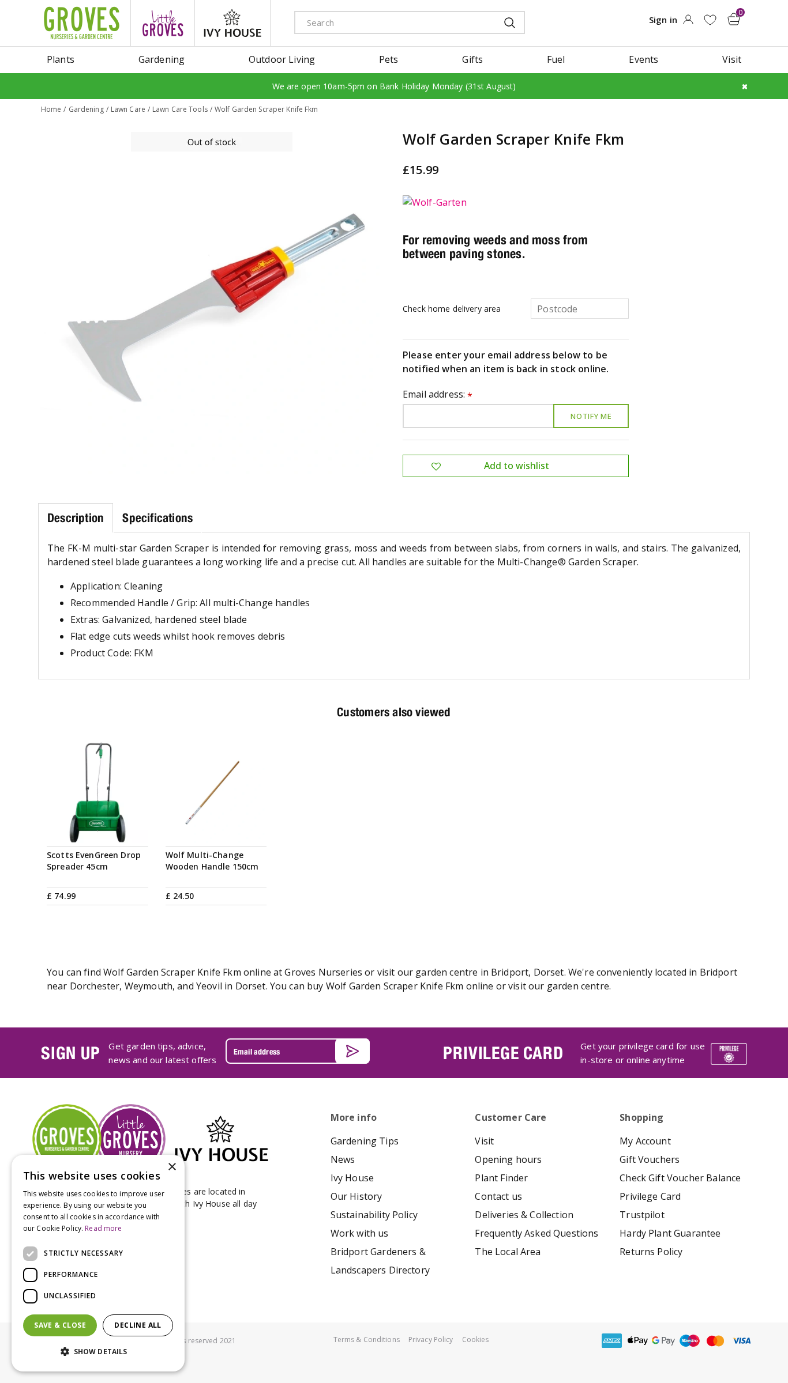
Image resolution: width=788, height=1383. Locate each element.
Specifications (157, 518)
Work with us (360, 1233)
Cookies (475, 1339)
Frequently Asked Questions (536, 1233)
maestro (689, 1341)
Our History (356, 1196)
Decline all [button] (137, 1325)
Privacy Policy (430, 1339)
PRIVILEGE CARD (503, 1052)
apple (637, 1341)
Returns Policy (651, 1251)
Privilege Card (650, 1196)
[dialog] (98, 1263)
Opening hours (508, 1159)
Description (75, 518)
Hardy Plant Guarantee (670, 1233)
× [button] (171, 1167)
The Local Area (508, 1251)
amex (611, 1341)
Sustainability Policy (374, 1214)
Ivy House (352, 1178)
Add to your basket (97, 829)
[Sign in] (688, 23)
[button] (98, 1352)
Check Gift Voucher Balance (680, 1178)
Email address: (438, 395)
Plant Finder (501, 1178)
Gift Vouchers (650, 1159)
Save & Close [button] (60, 1325)
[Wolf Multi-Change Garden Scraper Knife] (211, 303)
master (715, 1341)
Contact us (498, 1196)
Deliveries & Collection (524, 1214)
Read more (103, 1228)
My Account (645, 1141)
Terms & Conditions (366, 1339)
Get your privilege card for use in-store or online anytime (642, 1052)
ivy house (232, 23)
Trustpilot (642, 1214)
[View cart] (734, 19)
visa (741, 1341)
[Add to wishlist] (709, 20)
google (663, 1341)
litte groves (163, 23)
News (343, 1159)
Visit (484, 1141)
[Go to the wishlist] (709, 20)
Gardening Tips (365, 1141)
